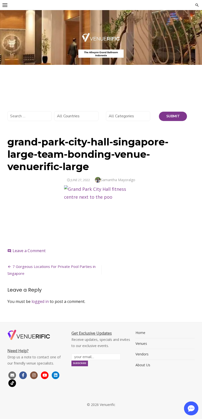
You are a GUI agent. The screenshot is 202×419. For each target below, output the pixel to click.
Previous (6, 36)
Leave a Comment (29, 250)
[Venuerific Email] (12, 374)
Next (196, 36)
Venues (141, 343)
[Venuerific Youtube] (45, 374)
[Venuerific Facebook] (23, 374)
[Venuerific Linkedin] (56, 374)
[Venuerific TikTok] (12, 382)
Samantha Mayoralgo (118, 179)
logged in (40, 301)
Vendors (142, 354)
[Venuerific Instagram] (34, 374)
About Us (142, 365)
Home (140, 332)
